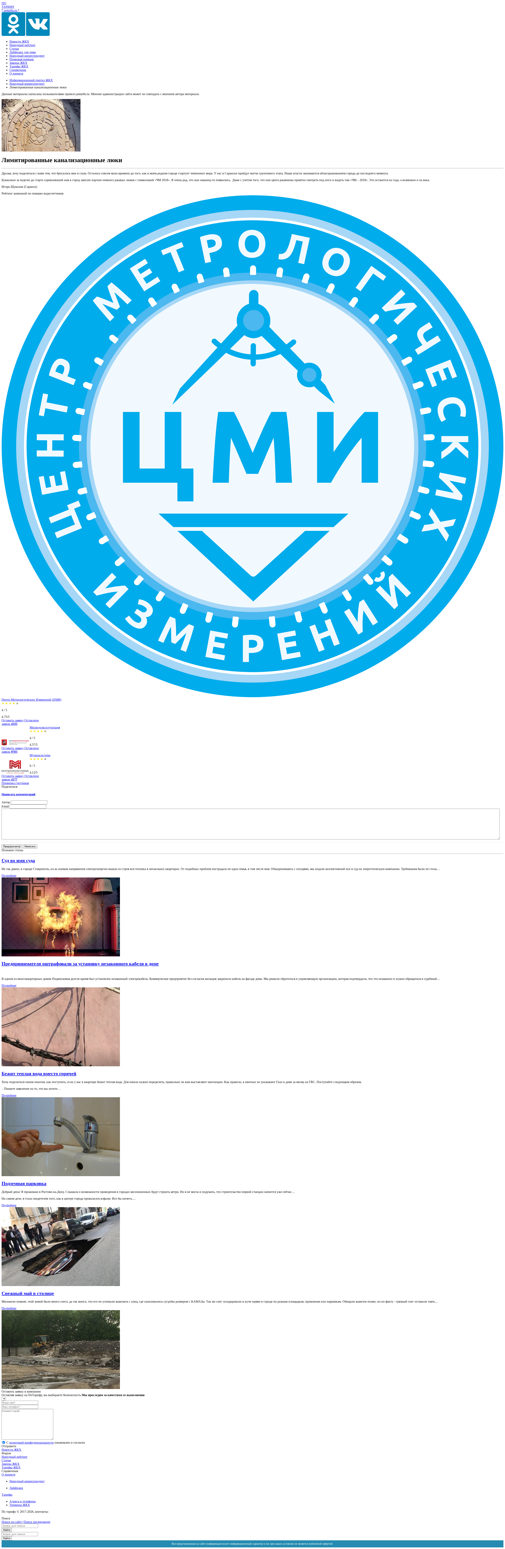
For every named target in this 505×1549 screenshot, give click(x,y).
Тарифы (7, 1494)
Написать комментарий (18, 794)
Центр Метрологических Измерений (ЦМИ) (31, 699)
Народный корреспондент (27, 1481)
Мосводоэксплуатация (45, 727)
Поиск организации (36, 1522)
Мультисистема (40, 755)
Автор (6, 802)
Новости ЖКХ (11, 1449)
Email (5, 806)
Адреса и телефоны (22, 1501)
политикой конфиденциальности (31, 1442)
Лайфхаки (16, 1488)
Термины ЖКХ (19, 1505)
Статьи (6, 1460)
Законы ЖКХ (11, 1464)
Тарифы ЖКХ (11, 1467)
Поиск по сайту (12, 1522)
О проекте (8, 1474)
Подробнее (9, 875)
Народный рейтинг (15, 1456)
